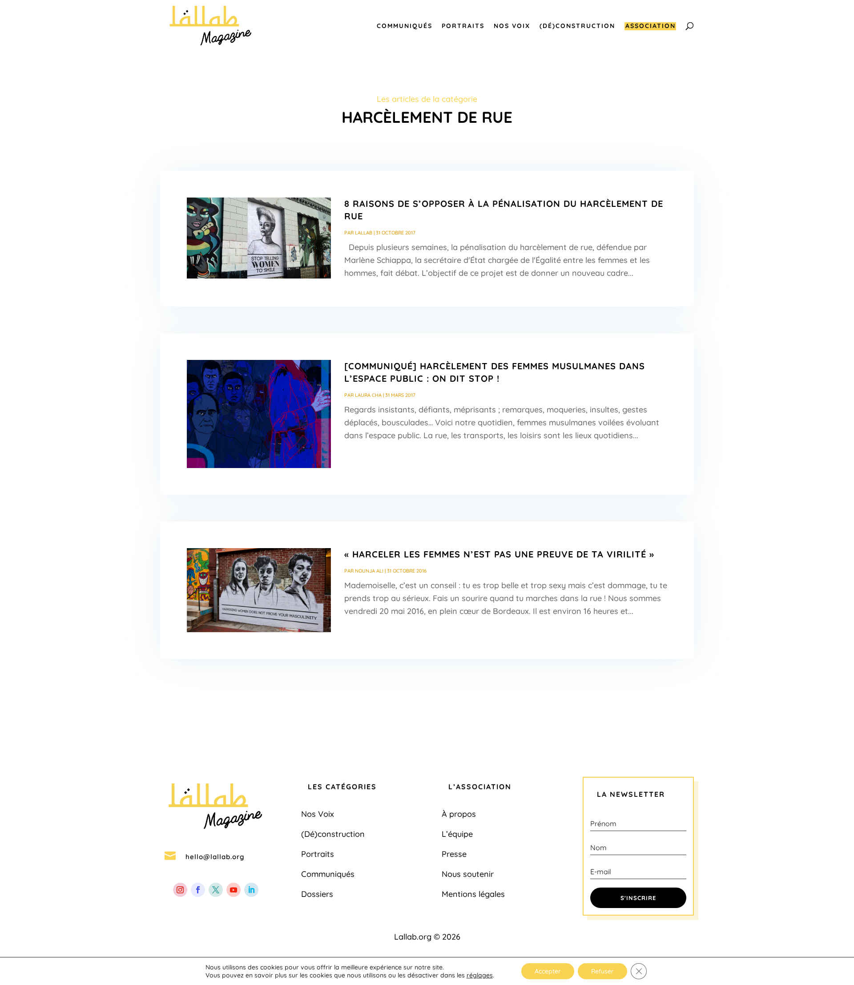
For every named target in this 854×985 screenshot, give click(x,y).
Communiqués (404, 26)
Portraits (463, 26)
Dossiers (317, 894)
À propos (459, 814)
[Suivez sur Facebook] (198, 890)
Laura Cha (368, 395)
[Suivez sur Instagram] (180, 890)
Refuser (602, 971)
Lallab (363, 233)
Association (650, 26)
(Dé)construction (577, 26)
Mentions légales (473, 894)
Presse (454, 854)
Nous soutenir (468, 874)
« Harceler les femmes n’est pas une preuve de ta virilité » (499, 554)
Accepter (548, 971)
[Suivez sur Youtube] (233, 890)
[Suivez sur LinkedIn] (251, 890)
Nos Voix (512, 26)
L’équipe (457, 834)
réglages (480, 975)
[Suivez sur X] (216, 890)
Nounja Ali (369, 571)
